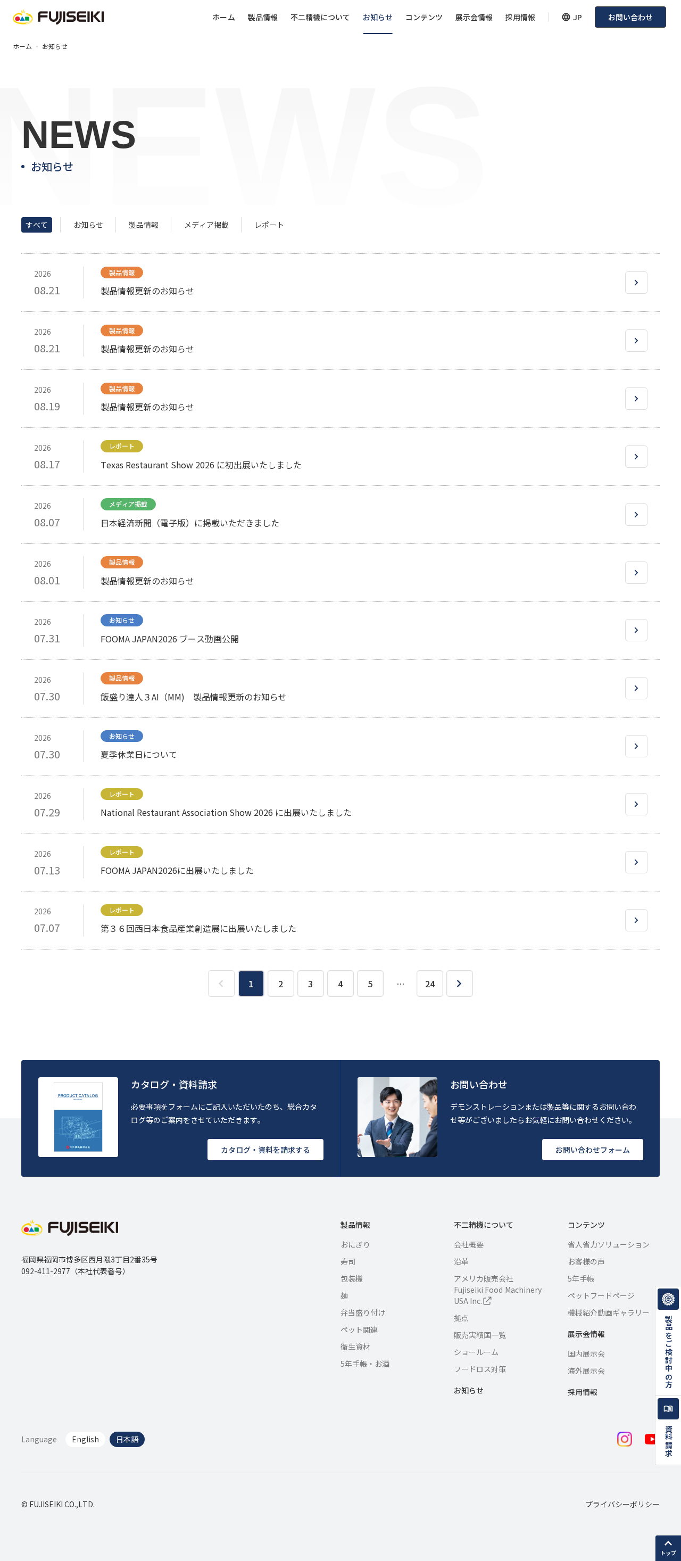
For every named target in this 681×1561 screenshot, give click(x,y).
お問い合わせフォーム (592, 1149)
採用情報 (520, 17)
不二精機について (320, 17)
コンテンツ (424, 17)
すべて (37, 224)
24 (430, 983)
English (85, 1439)
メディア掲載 (206, 224)
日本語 (127, 1439)
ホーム (223, 17)
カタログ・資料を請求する (265, 1149)
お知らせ (378, 17)
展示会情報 (474, 17)
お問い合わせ (630, 17)
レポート (269, 224)
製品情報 (263, 17)
